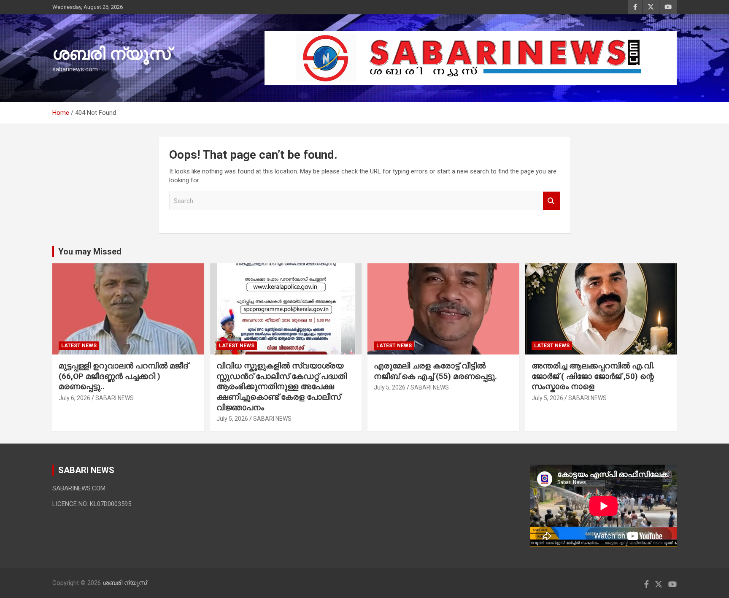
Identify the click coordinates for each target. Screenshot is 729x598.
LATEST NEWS (79, 346)
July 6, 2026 (74, 398)
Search (551, 201)
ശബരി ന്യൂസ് (111, 54)
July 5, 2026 (232, 418)
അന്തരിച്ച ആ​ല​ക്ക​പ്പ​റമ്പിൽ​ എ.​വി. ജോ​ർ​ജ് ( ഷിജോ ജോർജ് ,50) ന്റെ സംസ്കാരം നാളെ (593, 376)
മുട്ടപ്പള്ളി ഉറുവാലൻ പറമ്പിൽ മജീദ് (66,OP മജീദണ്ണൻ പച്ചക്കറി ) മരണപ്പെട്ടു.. (123, 376)
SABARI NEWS (114, 398)
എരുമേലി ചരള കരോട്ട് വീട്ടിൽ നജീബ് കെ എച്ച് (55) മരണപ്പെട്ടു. (435, 371)
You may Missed (90, 251)
